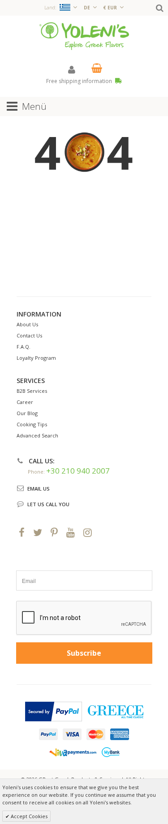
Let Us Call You (48, 504)
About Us (27, 324)
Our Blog (27, 413)
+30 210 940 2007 (78, 471)
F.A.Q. (23, 346)
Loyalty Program (36, 357)
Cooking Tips (32, 424)
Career (25, 402)
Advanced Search (37, 435)
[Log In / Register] (71, 69)
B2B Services (32, 390)
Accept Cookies (28, 816)
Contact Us (29, 335)
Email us (38, 488)
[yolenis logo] (84, 35)
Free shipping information (79, 81)
